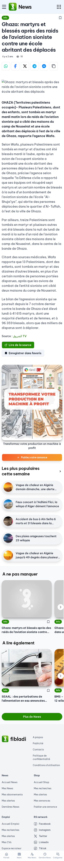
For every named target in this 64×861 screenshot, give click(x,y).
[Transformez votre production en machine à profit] (32, 402)
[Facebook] (15, 66)
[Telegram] (34, 66)
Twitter (43, 836)
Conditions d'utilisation (46, 765)
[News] (13, 7)
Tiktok (42, 848)
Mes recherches (42, 788)
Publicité (38, 743)
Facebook (45, 823)
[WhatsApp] (6, 66)
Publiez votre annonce (34, 457)
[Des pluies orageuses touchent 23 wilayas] (8, 538)
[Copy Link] (53, 66)
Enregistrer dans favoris (25, 353)
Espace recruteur (11, 848)
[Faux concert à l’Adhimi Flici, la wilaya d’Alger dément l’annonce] (8, 504)
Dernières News (10, 806)
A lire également (18, 642)
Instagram (45, 830)
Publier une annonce (45, 806)
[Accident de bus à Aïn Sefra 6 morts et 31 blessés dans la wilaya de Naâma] (8, 521)
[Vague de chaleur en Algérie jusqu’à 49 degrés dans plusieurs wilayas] (8, 555)
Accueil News (9, 782)
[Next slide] (61, 607)
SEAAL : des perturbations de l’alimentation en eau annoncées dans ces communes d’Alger (23, 699)
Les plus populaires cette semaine (21, 471)
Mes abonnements (12, 794)
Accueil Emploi (10, 823)
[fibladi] (5, 739)
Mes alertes (8, 800)
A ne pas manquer (20, 574)
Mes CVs (6, 842)
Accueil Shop (41, 782)
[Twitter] (25, 66)
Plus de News (32, 716)
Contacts (38, 749)
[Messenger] (44, 66)
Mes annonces (42, 800)
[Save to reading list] (60, 17)
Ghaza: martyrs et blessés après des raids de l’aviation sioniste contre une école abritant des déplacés (26, 630)
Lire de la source (20, 345)
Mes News (7, 788)
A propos (38, 737)
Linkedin (44, 842)
